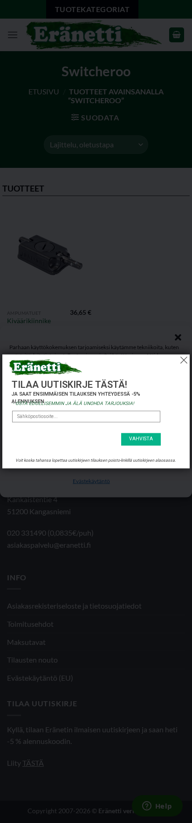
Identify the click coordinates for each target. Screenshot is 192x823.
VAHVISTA (141, 439)
